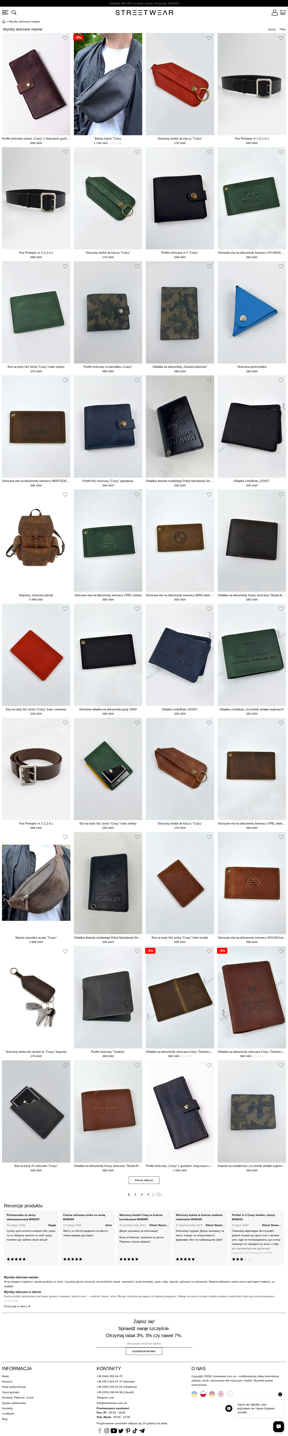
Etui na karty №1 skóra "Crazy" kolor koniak (180, 937)
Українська (194, 1394)
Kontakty (7, 1408)
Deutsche (212, 1394)
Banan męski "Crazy (108, 138)
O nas (198, 1368)
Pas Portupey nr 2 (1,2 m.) (36, 252)
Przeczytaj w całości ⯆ (17, 1306)
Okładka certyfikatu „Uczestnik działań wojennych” (251, 709)
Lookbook (8, 1413)
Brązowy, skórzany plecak (36, 595)
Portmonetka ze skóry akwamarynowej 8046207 (23, 1217)
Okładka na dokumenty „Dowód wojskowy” (179, 366)
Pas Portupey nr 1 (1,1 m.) (252, 138)
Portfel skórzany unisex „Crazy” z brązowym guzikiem (36, 138)
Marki (5, 1376)
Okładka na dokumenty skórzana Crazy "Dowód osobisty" (180, 1051)
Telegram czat (105, 1397)
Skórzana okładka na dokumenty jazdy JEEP (108, 709)
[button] (65, 38)
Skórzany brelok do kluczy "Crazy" (180, 138)
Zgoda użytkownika (14, 1403)
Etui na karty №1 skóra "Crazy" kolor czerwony (36, 709)
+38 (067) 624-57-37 (109, 1381)
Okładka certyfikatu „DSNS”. (252, 481)
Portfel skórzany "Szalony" (108, 1051)
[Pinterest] (128, 1431)
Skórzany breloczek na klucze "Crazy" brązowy (36, 1051)
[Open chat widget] (278, 1426)
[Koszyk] (283, 13)
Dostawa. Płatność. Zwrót (18, 1397)
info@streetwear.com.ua (112, 1403)
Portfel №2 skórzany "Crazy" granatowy (108, 481)
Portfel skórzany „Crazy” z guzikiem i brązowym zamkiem (180, 1165)
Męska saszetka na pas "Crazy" (36, 937)
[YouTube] (114, 1431)
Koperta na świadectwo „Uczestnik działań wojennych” (252, 1165)
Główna (3, 21)
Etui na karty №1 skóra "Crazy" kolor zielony (108, 823)
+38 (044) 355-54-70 (109, 1376)
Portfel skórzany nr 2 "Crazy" (179, 252)
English (221, 1394)
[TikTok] (135, 1431)
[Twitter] (121, 1431)
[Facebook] (100, 1431)
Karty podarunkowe (14, 1386)
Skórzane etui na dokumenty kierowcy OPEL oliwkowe (252, 823)
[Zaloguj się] (275, 13)
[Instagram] (107, 1431)
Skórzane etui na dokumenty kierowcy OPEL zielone (108, 595)
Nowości (7, 1381)
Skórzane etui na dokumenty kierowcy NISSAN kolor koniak (252, 937)
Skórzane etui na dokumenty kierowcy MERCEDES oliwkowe (36, 481)
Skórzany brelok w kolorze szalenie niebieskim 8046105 (199, 1217)
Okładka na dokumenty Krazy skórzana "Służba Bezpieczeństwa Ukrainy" (252, 595)
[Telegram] (142, 1431)
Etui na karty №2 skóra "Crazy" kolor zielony (36, 366)
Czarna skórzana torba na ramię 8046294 (84, 1217)
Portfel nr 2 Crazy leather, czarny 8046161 (253, 1217)
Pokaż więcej (144, 1180)
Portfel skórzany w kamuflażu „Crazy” (108, 366)
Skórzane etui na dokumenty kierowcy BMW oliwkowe (180, 595)
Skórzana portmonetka (251, 366)
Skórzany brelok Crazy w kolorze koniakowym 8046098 (141, 1217)
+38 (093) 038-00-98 (109, 1392)
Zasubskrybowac (144, 1351)
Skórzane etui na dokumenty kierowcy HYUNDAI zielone (252, 252)
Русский (230, 1394)
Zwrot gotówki (10, 1392)
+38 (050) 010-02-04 (109, 1386)
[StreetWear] (144, 13)
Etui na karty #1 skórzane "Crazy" (36, 1165)
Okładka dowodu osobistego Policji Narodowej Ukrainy (180, 481)
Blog (4, 1419)
